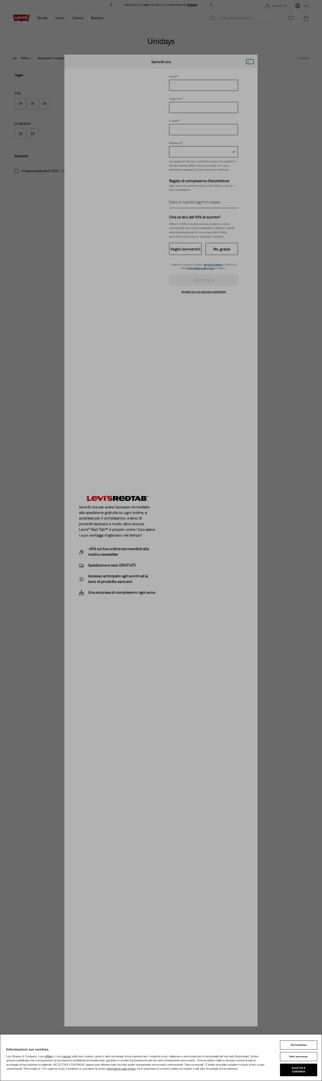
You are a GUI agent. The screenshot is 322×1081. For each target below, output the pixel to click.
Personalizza (299, 1044)
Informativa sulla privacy (121, 1068)
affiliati (48, 1056)
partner (66, 1056)
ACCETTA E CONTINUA (299, 1070)
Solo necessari (298, 1056)
